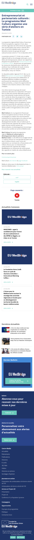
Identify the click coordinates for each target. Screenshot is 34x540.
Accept (13, 537)
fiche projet (20, 166)
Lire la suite (7, 242)
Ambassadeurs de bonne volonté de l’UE (14, 486)
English (17, 182)
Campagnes (6, 502)
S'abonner (8, 413)
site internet (13, 161)
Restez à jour (8, 440)
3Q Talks (4, 465)
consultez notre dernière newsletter (16, 381)
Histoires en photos (8, 471)
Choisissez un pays (15, 10)
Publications (6, 457)
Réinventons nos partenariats (15, 76)
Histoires (5, 460)
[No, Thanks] (32, 534)
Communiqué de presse (9, 157)
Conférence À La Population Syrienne (13, 497)
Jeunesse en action (8, 479)
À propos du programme (10, 509)
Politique (5, 512)
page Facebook (22, 161)
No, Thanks (21, 537)
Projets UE (5, 495)
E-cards (4, 463)
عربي (17, 177)
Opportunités (6, 505)
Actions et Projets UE (8, 489)
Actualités (5, 451)
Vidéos (4, 468)
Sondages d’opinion (8, 474)
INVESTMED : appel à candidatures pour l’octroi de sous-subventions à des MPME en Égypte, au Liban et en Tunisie (13, 234)
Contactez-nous (7, 515)
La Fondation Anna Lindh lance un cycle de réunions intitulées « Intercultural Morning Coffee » (12, 273)
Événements (6, 454)
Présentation (5, 492)
